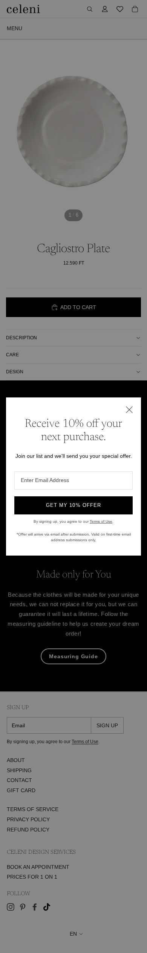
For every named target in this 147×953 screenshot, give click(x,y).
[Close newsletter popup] (129, 409)
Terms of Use (101, 521)
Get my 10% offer (73, 505)
